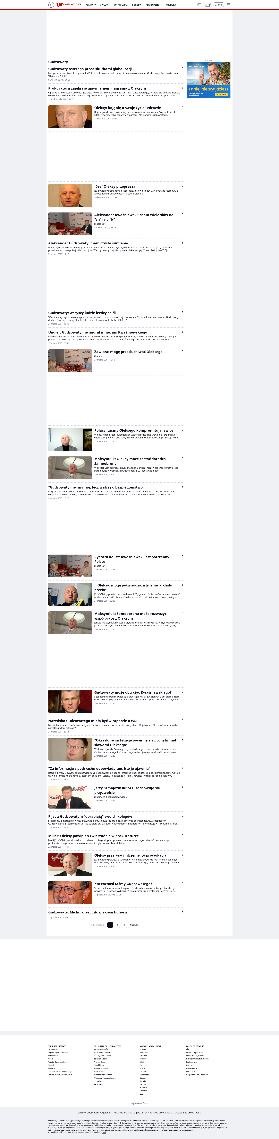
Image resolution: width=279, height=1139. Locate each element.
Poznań (143, 1068)
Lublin (142, 1094)
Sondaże (51, 1068)
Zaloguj (218, 4)
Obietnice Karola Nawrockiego (60, 1071)
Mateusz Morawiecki (102, 1052)
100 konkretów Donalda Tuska (60, 1075)
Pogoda (136, 4)
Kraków (143, 1059)
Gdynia (143, 1081)
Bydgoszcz (144, 1075)
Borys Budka (99, 1071)
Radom (143, 1084)
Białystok (143, 1078)
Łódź (142, 1062)
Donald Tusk (99, 1065)
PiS (187, 1049)
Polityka (171, 4)
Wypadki (51, 1065)
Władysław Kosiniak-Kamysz (105, 1078)
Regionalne (152, 4)
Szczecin (143, 1065)
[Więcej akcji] (182, 68)
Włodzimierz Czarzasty (103, 1075)
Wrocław (143, 1055)
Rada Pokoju (53, 1055)
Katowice (143, 1087)
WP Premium (121, 4)
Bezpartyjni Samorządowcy (197, 1075)
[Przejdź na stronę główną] (51, 6)
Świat (103, 4)
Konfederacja (191, 1062)
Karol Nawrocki (100, 1084)
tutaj (104, 1132)
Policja (50, 1059)
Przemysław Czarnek (102, 1055)
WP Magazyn (53, 1049)
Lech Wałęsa (99, 1081)
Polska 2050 (191, 1071)
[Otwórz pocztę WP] (199, 4)
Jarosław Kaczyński (101, 1049)
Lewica (189, 1065)
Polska (89, 4)
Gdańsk (143, 1071)
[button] (207, 5)
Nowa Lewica (191, 1068)
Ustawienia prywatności (187, 1112)
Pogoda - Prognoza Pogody (58, 1062)
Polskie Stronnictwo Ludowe (197, 1059)
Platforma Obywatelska (195, 1055)
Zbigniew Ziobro (100, 1059)
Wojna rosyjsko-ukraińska (58, 1052)
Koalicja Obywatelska (194, 1052)
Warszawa (144, 1052)
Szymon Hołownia (101, 1068)
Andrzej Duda (99, 1062)
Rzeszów (143, 1091)
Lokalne (143, 1049)
